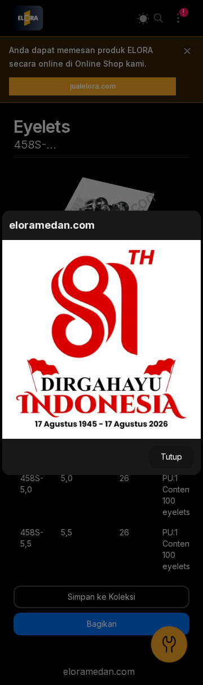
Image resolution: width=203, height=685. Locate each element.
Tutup (171, 456)
